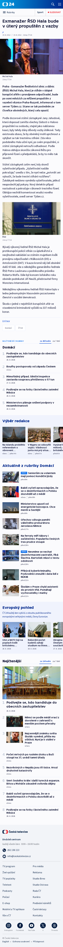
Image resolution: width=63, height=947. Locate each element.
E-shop (6, 903)
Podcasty (7, 890)
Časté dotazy (39, 909)
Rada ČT (37, 890)
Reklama (37, 872)
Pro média (38, 866)
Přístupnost (38, 941)
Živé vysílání (8, 872)
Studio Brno (39, 878)
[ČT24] (8, 4)
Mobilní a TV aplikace (13, 909)
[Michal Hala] (31, 56)
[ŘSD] (31, 218)
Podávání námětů (42, 903)
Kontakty (38, 915)
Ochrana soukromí (21, 941)
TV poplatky (8, 878)
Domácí (8, 328)
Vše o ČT (6, 915)
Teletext (6, 884)
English (5, 941)
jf (3, 32)
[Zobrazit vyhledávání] (53, 4)
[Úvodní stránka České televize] (15, 831)
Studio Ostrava (40, 884)
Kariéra (36, 896)
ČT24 (20, 328)
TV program (8, 866)
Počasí (5, 896)
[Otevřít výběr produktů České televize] (59, 4)
